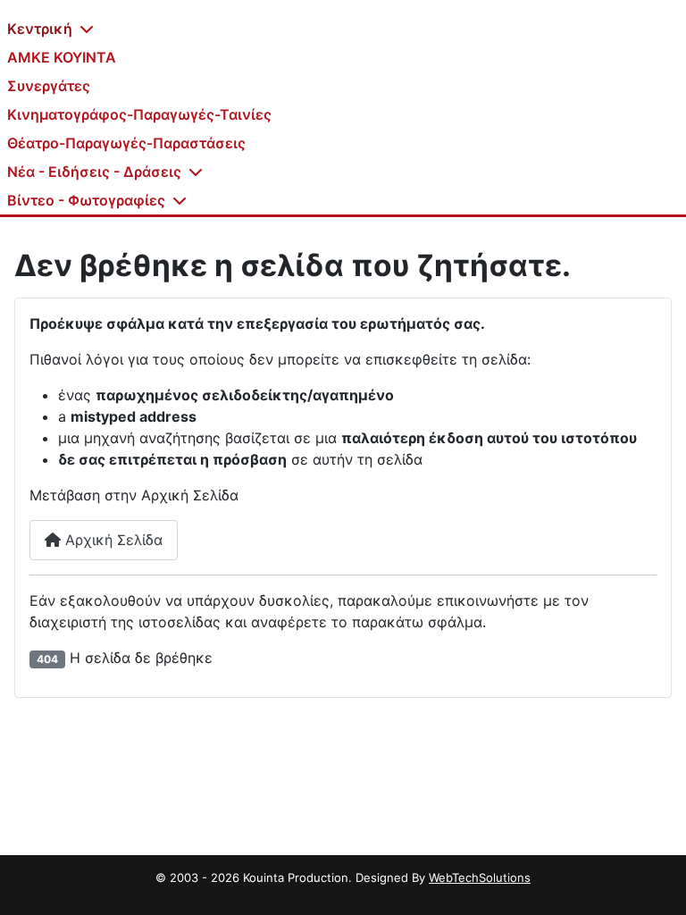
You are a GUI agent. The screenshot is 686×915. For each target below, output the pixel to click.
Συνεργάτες (48, 86)
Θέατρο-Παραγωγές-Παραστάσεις (126, 143)
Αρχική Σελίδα (112, 540)
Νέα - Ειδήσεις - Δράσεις (94, 171)
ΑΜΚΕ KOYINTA (61, 57)
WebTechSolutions (480, 877)
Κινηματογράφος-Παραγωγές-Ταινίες (139, 114)
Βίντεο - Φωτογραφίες (86, 200)
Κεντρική (39, 29)
